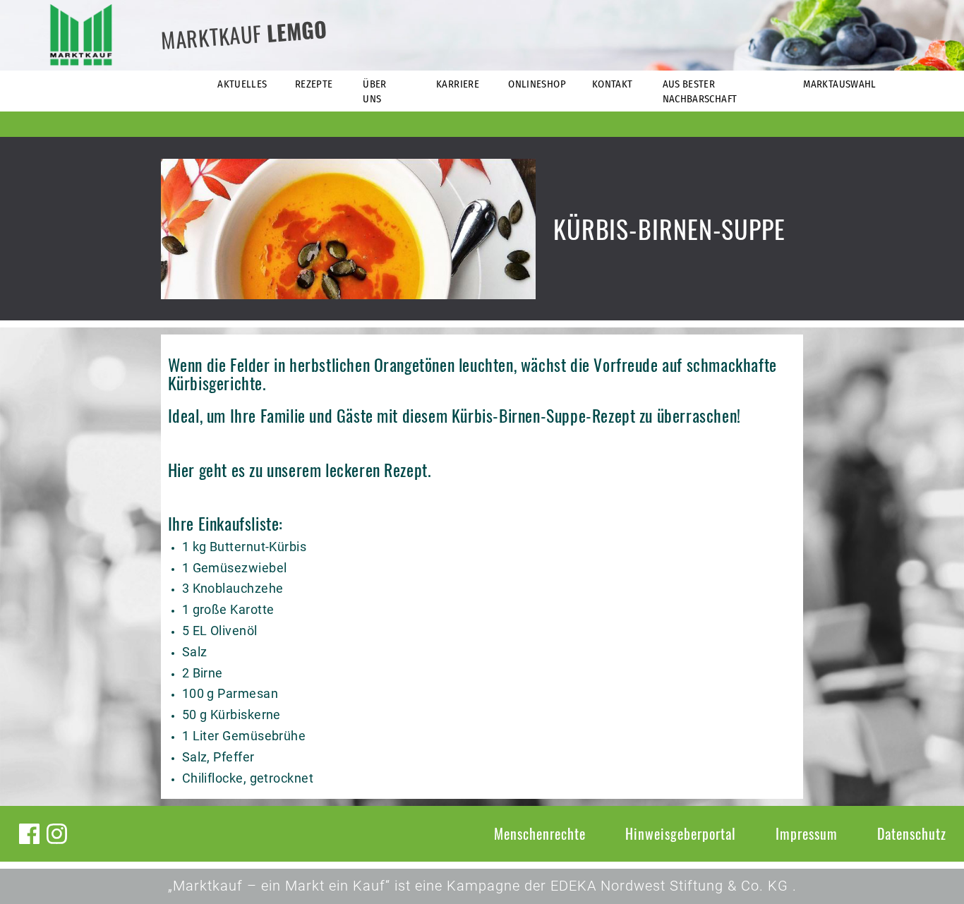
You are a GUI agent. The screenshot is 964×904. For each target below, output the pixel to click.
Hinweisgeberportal (680, 833)
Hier (181, 469)
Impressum (807, 833)
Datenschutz (911, 833)
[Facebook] (29, 833)
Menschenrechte (540, 833)
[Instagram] (56, 833)
